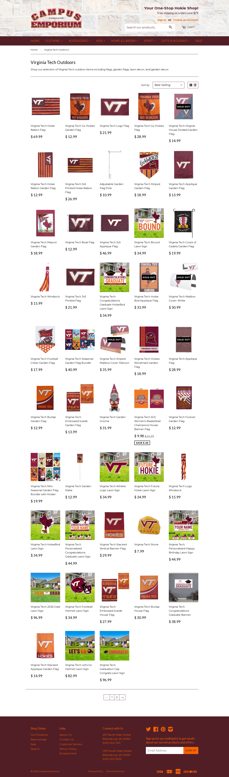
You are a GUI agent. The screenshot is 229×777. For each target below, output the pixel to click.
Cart (191, 27)
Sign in (161, 19)
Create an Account (185, 19)
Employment (68, 753)
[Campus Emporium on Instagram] (170, 730)
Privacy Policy (95, 771)
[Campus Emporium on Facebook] (155, 730)
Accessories (79, 40)
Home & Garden (123, 40)
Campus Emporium (49, 771)
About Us (66, 734)
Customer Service (71, 744)
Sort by (145, 85)
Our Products (39, 734)
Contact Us (67, 739)
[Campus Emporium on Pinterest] (163, 730)
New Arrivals (38, 739)
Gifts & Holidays (174, 40)
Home (35, 40)
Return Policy (68, 748)
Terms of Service (115, 771)
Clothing (53, 40)
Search (35, 748)
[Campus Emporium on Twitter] (148, 730)
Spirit (149, 40)
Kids (99, 40)
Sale (198, 40)
